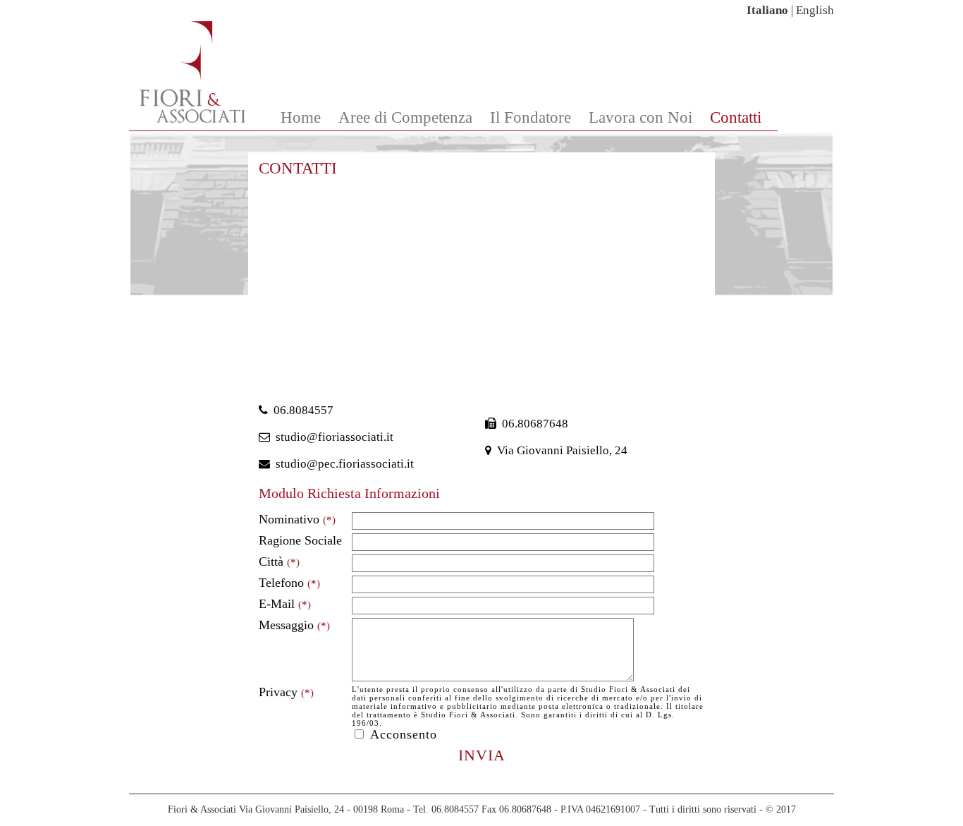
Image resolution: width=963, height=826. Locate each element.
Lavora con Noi (640, 117)
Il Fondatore (530, 117)
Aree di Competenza (405, 117)
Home (301, 117)
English (815, 10)
